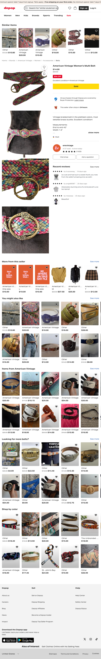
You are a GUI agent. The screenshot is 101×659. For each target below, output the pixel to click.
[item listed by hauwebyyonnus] (11, 556)
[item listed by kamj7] (90, 384)
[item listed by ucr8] (70, 345)
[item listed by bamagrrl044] (30, 556)
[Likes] (69, 8)
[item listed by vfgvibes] (30, 486)
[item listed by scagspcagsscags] (50, 524)
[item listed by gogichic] (70, 313)
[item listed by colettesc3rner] (70, 454)
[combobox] (41, 8)
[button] (81, 151)
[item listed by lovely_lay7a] (70, 416)
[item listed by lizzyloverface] (70, 556)
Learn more (79, 100)
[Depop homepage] (9, 8)
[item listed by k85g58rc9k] (90, 416)
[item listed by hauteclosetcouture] (11, 416)
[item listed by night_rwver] (50, 384)
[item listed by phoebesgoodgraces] (50, 416)
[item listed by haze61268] (30, 416)
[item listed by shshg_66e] (30, 313)
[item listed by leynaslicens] (30, 345)
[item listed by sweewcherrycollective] (70, 384)
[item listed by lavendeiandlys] (70, 524)
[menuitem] (7, 15)
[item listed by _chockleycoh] (90, 313)
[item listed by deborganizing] (50, 556)
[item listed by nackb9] (30, 384)
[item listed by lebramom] (90, 524)
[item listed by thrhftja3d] (70, 486)
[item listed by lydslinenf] (50, 345)
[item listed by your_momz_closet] (30, 524)
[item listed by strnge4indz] (11, 313)
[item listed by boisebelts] (11, 454)
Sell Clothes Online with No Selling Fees (60, 646)
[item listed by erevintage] (9, 274)
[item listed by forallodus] (90, 556)
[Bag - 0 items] (75, 8)
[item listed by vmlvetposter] (30, 454)
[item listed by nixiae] (90, 486)
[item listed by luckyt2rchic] (50, 313)
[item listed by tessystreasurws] (11, 524)
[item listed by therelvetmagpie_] (90, 345)
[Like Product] (14, 31)
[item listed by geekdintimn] (11, 384)
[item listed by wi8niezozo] (90, 454)
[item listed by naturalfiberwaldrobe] (50, 454)
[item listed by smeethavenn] (11, 345)
